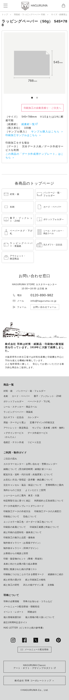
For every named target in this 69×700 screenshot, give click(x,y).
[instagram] (13, 640)
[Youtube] (47, 640)
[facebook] (24, 640)
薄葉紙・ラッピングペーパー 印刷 (29, 14)
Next (52, 63)
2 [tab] (37, 96)
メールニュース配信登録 (37, 649)
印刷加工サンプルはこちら (22, 135)
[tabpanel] (34, 63)
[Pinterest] (58, 640)
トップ (5, 14)
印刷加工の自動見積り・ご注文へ (42, 108)
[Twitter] (35, 640)
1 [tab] (32, 96)
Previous (17, 63)
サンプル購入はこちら (45, 131)
